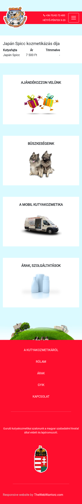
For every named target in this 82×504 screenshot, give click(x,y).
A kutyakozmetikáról (41, 350)
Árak (41, 373)
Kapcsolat (41, 396)
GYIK (41, 385)
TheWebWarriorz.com (48, 495)
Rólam (41, 361)
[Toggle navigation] (73, 18)
